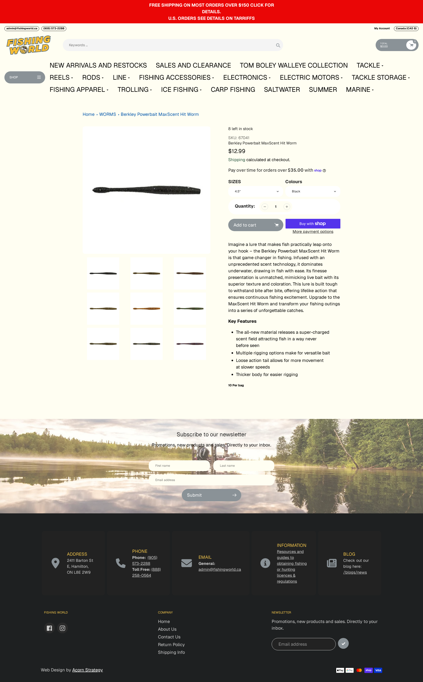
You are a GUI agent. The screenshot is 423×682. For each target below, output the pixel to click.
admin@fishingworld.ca (21, 28)
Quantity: (245, 206)
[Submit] (343, 643)
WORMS (107, 114)
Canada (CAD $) (406, 28)
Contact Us (169, 637)
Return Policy (171, 644)
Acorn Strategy (87, 670)
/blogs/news (355, 572)
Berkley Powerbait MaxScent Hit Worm (160, 114)
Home (89, 114)
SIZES (234, 181)
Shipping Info (171, 652)
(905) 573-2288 (53, 28)
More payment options (313, 231)
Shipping (236, 159)
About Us (167, 629)
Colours (293, 181)
